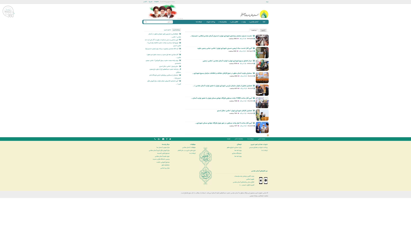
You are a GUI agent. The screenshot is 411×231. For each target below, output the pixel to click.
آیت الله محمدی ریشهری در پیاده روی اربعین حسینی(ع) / (163, 50)
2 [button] (180, 18)
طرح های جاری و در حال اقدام (187, 150)
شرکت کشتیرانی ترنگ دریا (7, 175)
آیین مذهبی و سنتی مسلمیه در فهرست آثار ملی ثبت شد (161, 40)
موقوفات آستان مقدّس (189, 147)
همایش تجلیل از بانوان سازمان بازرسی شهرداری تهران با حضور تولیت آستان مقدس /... (222, 85)
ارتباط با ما (199, 22)
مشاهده (253, 30)
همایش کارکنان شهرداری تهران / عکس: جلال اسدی (234, 110)
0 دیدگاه (242, 39)
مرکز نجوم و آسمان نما (163, 147)
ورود (267, 2)
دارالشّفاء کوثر (166, 165)
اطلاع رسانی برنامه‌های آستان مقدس (243, 182)
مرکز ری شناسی (165, 168)
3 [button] (178, 18)
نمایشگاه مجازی (236, 153)
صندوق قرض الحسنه (163, 153)
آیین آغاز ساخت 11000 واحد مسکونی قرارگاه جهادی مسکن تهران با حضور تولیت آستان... (221, 98)
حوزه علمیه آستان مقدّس (162, 156)
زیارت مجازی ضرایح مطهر (234, 147)
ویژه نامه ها (238, 150)
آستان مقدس (255, 22)
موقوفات (193, 144)
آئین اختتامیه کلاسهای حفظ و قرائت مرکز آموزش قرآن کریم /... (164, 82)
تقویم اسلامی (250, 179)
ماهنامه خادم (239, 139)
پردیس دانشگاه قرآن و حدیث (161, 159)
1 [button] (182, 18)
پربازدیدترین (176, 30)
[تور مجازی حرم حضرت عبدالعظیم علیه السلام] (8, 17)
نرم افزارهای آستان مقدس (259, 171)
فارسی (145, 2)
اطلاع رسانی (235, 22)
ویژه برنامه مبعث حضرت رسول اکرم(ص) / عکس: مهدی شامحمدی (163, 62)
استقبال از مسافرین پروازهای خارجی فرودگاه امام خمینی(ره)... (165, 76)
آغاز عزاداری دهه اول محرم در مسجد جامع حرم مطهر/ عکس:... (164, 56)
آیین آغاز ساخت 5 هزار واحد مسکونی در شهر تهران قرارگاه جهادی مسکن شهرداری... (223, 123)
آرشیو (263, 30)
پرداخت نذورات (210, 22)
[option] (162, 12)
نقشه (228, 139)
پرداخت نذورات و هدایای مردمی (258, 147)
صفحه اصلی (261, 139)
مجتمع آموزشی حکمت (163, 162)
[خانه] (254, 11)
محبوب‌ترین (167, 30)
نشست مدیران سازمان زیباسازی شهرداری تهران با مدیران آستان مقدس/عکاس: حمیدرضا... (221, 36)
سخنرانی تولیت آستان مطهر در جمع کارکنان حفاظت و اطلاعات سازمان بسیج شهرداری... (222, 73)
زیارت (245, 22)
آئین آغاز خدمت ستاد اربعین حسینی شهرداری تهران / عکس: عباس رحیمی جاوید (224, 48)
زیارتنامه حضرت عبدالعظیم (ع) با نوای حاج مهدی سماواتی (165, 70)
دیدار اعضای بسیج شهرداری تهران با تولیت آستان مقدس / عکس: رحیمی (227, 61)
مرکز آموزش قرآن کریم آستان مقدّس (159, 150)
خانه (264, 22)
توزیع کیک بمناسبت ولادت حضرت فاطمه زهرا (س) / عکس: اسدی (164, 44)
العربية (150, 2)
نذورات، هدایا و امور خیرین (259, 144)
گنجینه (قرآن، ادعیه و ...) (247, 185)
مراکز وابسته (224, 22)
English (156, 2)
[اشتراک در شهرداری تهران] (268, 136)
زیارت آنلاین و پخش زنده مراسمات (244, 176)
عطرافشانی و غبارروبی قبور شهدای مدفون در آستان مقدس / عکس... (165, 35)
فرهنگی (239, 144)
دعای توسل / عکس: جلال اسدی (168, 66)
